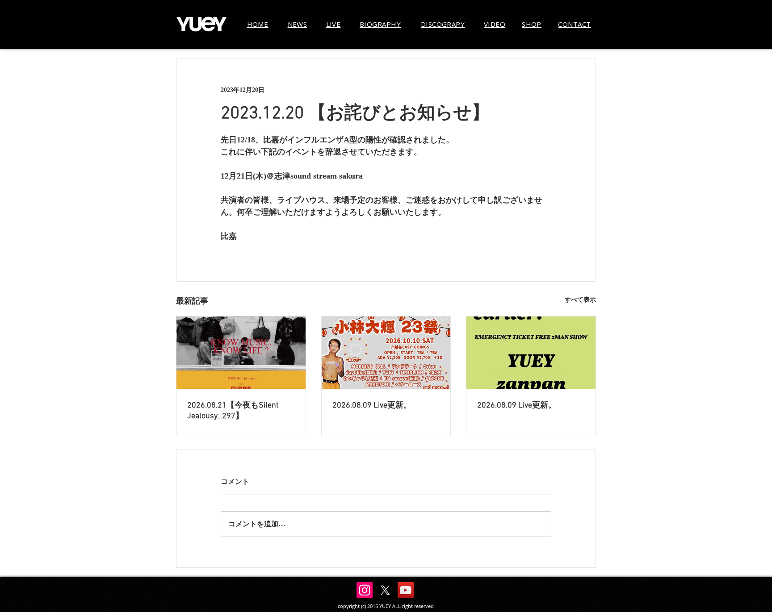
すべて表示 (580, 299)
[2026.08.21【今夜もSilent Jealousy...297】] (241, 352)
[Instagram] (365, 590)
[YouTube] (406, 590)
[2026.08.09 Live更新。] (386, 352)
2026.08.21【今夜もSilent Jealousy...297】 (233, 411)
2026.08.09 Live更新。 (371, 405)
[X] (385, 590)
